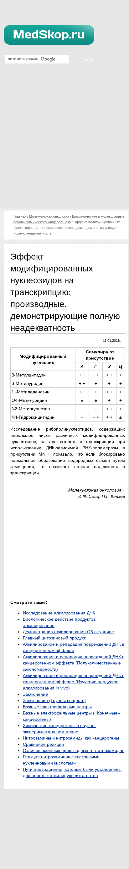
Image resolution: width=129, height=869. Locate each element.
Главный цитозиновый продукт (54, 637)
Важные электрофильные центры (57, 706)
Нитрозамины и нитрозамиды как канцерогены (71, 737)
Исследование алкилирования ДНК (59, 612)
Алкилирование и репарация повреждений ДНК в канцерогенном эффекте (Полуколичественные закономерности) (73, 663)
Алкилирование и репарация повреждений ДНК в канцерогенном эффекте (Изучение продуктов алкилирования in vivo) (73, 681)
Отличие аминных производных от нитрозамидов (73, 750)
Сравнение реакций (43, 744)
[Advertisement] (64, 139)
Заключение (35, 694)
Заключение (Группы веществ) (54, 700)
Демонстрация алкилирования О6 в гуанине (68, 631)
